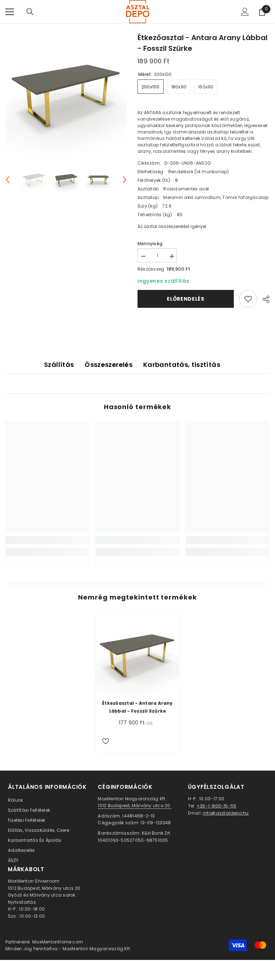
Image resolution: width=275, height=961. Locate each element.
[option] (66, 93)
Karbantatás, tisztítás (181, 364)
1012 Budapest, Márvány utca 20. (134, 805)
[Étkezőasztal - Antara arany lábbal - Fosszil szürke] (137, 654)
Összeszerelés (108, 364)
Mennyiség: (150, 244)
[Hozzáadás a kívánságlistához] (248, 299)
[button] (7, 179)
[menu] (9, 12)
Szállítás (59, 364)
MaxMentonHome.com (57, 942)
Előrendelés (185, 298)
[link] (47, 540)
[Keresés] (30, 12)
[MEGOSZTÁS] (263, 299)
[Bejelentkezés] (245, 12)
